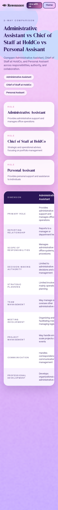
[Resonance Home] (13, 5)
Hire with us (33, 5)
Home (49, 5)
